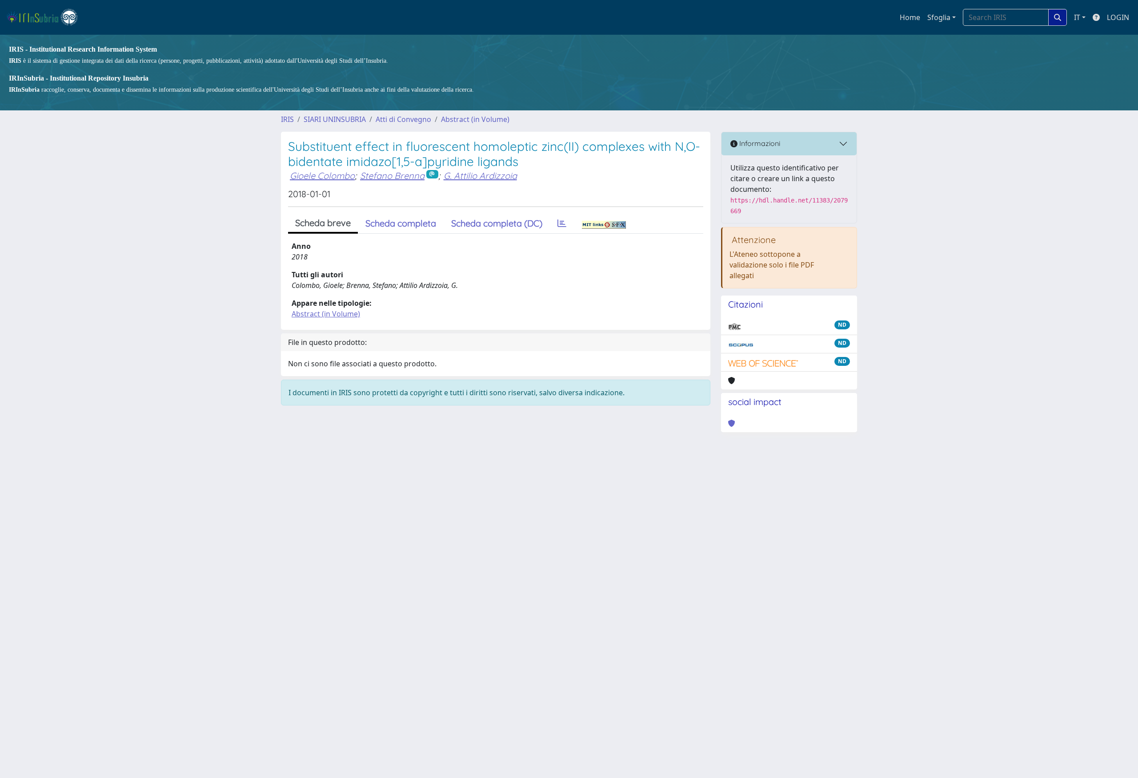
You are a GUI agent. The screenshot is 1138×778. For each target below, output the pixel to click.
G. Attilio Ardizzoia (480, 175)
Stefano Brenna (392, 175)
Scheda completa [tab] (400, 223)
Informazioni (758, 143)
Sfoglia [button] (938, 17)
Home (910, 17)
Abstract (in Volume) (475, 119)
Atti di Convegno (403, 119)
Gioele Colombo (322, 175)
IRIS (287, 119)
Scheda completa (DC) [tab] (496, 223)
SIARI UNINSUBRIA (335, 119)
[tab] (562, 223)
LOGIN (1118, 17)
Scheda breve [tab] (323, 222)
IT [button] (1077, 17)
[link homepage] (46, 17)
